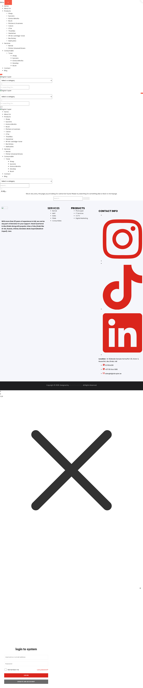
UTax (10, 28)
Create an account (26, 681)
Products (7, 11)
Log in (26, 675)
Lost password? (42, 670)
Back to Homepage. (110, 194)
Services (7, 43)
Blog (5, 71)
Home (6, 6)
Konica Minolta (13, 18)
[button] (3, 191)
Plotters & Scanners (15, 23)
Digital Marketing (82, 218)
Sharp (10, 13)
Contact (7, 68)
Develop (16, 63)
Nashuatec (12, 41)
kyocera (15, 58)
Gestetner (12, 33)
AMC (54, 213)
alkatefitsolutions (75, 385)
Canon (10, 26)
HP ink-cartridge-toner (16, 36)
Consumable (9, 51)
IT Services (79, 213)
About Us (7, 8)
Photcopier (80, 211)
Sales (54, 216)
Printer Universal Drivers (16, 48)
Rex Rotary (12, 38)
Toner (10, 53)
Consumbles (56, 221)
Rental (10, 46)
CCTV (78, 216)
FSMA (54, 218)
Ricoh (10, 21)
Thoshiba (11, 31)
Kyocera (11, 16)
